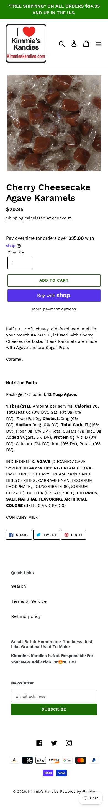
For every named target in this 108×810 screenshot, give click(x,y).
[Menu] (98, 43)
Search (18, 586)
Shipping (14, 218)
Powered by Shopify (77, 791)
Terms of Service (29, 601)
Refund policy (26, 616)
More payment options (54, 309)
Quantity (15, 252)
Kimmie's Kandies (43, 791)
